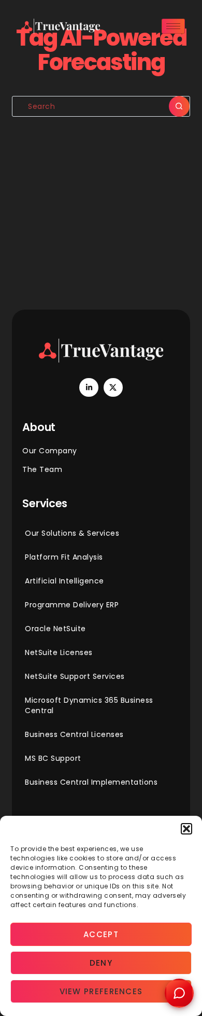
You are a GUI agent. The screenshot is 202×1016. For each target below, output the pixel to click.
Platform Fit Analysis (64, 557)
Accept (101, 934)
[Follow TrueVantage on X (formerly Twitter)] (113, 387)
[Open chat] (179, 993)
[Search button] (179, 106)
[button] (186, 829)
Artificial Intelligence (64, 581)
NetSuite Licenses (59, 652)
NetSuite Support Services (75, 676)
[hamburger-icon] (173, 26)
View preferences (101, 991)
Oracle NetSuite (55, 628)
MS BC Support (53, 758)
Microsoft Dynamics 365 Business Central (89, 705)
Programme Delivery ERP (72, 605)
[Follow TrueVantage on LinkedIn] (88, 387)
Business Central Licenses (74, 734)
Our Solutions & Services (72, 533)
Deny (101, 962)
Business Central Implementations (91, 782)
